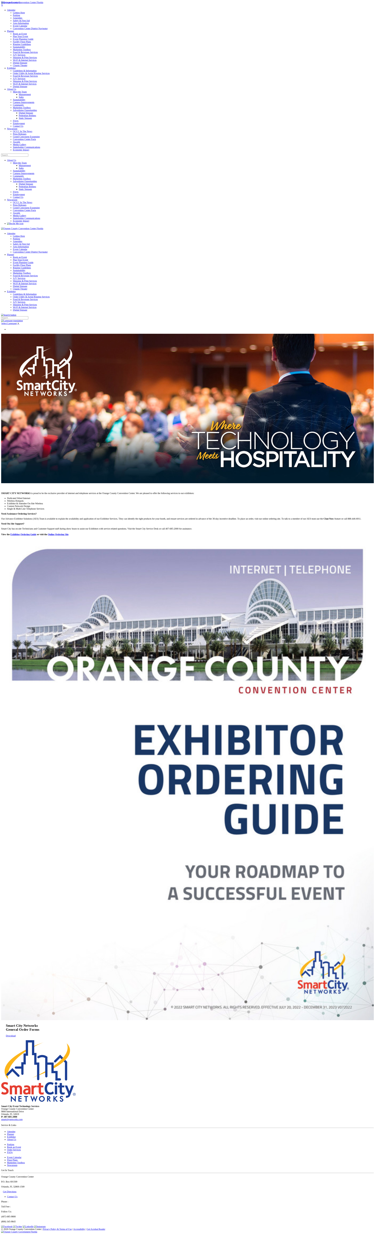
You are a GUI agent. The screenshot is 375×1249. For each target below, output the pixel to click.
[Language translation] (12, 320)
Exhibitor (11, 1137)
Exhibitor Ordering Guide (23, 534)
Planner (10, 1134)
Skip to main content (10, 2)
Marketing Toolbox (16, 1162)
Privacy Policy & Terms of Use (57, 1229)
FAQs (10, 1152)
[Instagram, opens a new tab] (40, 1226)
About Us (11, 160)
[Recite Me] (15, 223)
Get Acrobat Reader (96, 1229)
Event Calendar (14, 1157)
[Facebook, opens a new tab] (7, 1226)
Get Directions (9, 1191)
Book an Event (14, 1147)
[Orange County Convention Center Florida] (22, 2)
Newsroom (12, 200)
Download (11, 1036)
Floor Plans (12, 1160)
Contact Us (12, 1196)
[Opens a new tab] (19, 1232)
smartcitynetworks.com (12, 1119)
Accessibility (79, 1229)
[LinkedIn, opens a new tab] (28, 1226)
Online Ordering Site (58, 534)
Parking (10, 1144)
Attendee (11, 1131)
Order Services (14, 1149)
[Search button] (8, 315)
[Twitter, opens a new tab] (17, 1226)
